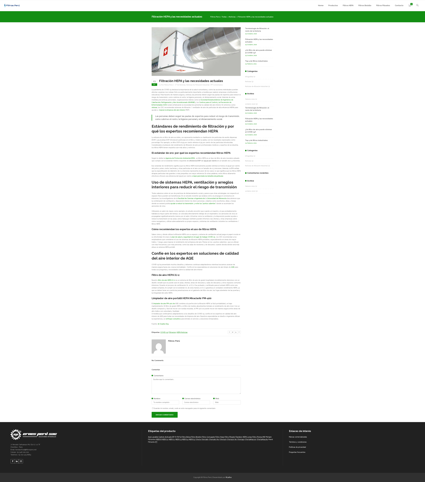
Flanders (239, 437)
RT (156, 442)
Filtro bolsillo (196, 437)
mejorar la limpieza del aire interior (172, 110)
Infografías (249, 77)
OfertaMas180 (262, 439)
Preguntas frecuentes (297, 452)
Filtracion (172, 332)
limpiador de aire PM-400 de (164, 303)
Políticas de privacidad (297, 447)
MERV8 (159, 439)
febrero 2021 (250, 99)
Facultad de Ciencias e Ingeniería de (191, 198)
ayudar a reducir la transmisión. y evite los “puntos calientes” (193, 203)
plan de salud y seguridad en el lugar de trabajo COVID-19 (193, 237)
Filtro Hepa (219, 437)
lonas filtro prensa (254, 437)
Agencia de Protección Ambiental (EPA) (180, 158)
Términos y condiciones (298, 442)
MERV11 (172, 439)
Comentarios (218, 85)
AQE (232, 267)
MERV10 (165, 439)
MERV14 (185, 439)
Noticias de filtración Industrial (197, 85)
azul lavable (153, 437)
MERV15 (192, 439)
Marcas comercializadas (298, 437)
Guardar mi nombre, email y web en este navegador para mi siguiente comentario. (185, 408)
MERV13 (178, 439)
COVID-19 (164, 332)
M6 (264, 437)
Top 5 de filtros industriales (256, 61)
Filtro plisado (230, 437)
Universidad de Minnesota (216, 198)
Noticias (232, 17)
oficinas (154, 107)
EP (173, 437)
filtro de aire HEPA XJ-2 (166, 280)
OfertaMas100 (250, 439)
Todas (224, 17)
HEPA (245, 437)
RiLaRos (229, 477)
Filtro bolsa (186, 437)
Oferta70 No (232, 439)
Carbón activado (165, 437)
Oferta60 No (214, 439)
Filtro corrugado (208, 437)
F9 (180, 437)
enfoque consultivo (173, 319)
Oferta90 (241, 439)
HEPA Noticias (182, 332)
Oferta (198, 439)
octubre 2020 (250, 104)
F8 (178, 437)
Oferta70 (223, 439)
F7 (176, 437)
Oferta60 (205, 439)
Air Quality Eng (163, 324)
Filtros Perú (215, 17)
